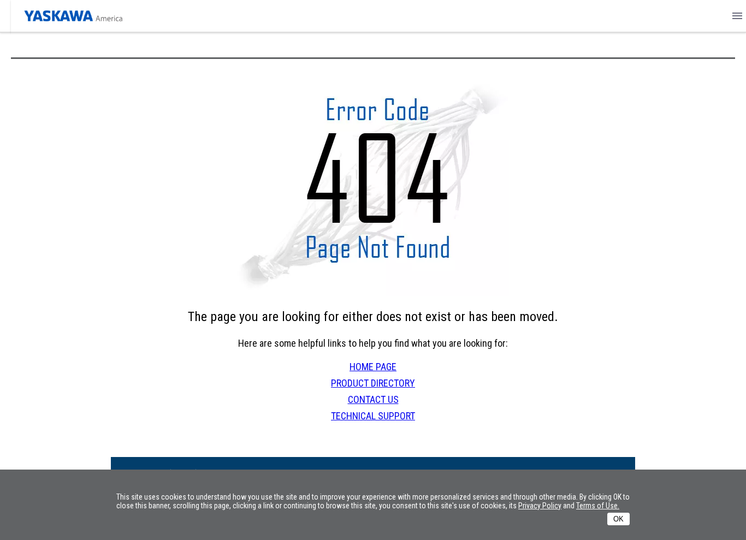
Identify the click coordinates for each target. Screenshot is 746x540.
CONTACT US (373, 399)
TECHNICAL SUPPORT (373, 416)
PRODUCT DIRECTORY (373, 383)
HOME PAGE (373, 366)
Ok (618, 519)
